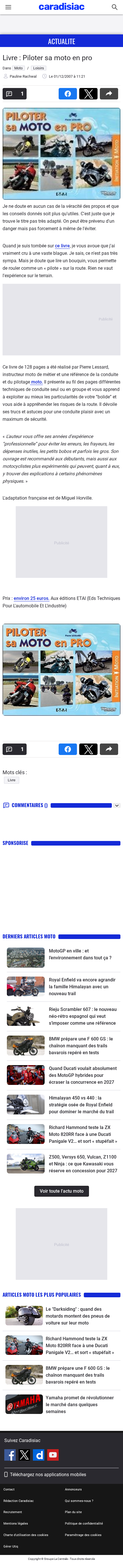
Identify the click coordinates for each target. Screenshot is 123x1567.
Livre (11, 780)
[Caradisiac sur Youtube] (53, 1455)
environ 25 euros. (31, 598)
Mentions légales (15, 1523)
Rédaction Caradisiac (18, 1501)
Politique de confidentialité (84, 1523)
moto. (36, 382)
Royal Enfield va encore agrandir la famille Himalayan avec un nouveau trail (82, 986)
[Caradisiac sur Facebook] (10, 1455)
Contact (9, 1489)
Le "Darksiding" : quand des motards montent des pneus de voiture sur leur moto (78, 1316)
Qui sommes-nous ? (79, 1501)
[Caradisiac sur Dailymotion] (39, 1455)
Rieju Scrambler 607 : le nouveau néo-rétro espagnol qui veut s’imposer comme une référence (83, 1016)
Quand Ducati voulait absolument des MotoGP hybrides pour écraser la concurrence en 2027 (83, 1075)
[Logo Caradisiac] (61, 11)
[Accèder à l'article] (26, 957)
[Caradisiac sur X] (25, 1455)
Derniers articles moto (29, 936)
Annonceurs (73, 1489)
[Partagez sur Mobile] (110, 92)
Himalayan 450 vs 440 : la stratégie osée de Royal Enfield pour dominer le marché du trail (81, 1104)
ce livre (62, 246)
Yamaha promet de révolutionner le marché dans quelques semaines (80, 1404)
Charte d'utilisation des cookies (25, 1535)
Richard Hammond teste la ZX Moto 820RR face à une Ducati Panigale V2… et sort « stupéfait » (83, 1134)
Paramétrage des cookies (83, 1535)
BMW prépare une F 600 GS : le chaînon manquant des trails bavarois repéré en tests (81, 1045)
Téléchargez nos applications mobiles (48, 1474)
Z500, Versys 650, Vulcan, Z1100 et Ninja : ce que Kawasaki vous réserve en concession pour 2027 (83, 1163)
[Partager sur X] (89, 92)
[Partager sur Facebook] (69, 92)
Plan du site (73, 1512)
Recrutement (12, 1512)
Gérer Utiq (10, 1546)
